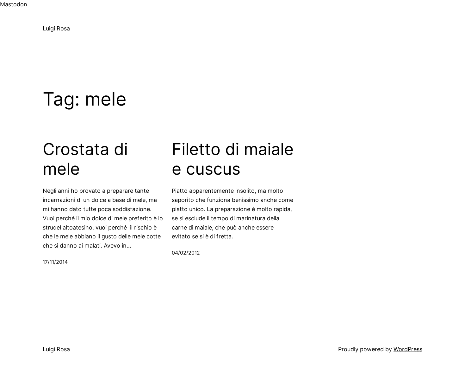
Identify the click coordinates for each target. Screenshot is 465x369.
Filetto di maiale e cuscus (233, 159)
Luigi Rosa (56, 28)
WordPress (408, 349)
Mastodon (13, 4)
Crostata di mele (85, 159)
